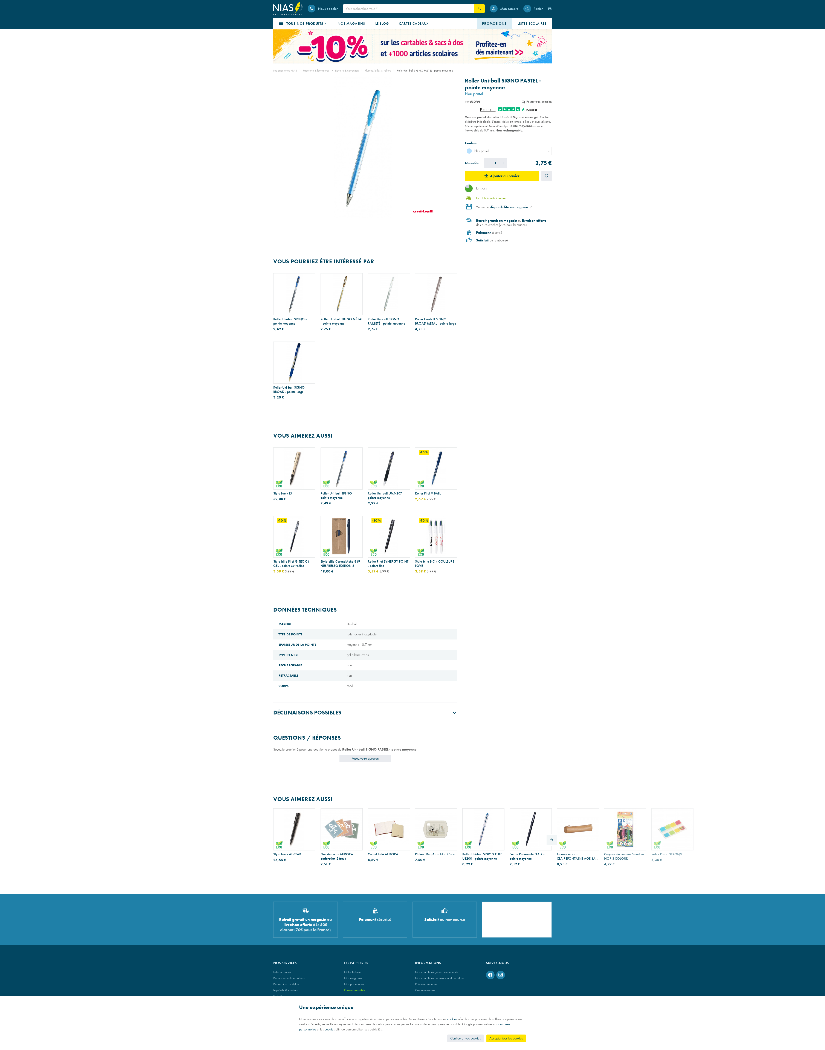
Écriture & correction (347, 70)
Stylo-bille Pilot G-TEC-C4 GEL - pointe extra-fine (291, 563)
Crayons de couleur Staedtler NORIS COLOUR (624, 856)
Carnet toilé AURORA (383, 854)
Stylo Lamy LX (282, 493)
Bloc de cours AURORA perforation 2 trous (337, 856)
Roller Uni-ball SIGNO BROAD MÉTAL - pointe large (435, 321)
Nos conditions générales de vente (436, 972)
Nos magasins (353, 978)
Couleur (471, 143)
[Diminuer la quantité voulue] (487, 163)
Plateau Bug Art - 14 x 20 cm (435, 854)
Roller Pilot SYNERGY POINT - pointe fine (388, 563)
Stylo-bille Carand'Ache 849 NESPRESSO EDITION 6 (340, 563)
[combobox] (508, 151)
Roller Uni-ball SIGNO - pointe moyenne (290, 321)
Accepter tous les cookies (506, 1038)
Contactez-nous (425, 990)
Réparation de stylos (286, 984)
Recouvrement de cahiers (288, 978)
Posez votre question (539, 101)
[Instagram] (500, 975)
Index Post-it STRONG (666, 854)
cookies (452, 1019)
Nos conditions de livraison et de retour (439, 978)
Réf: (467, 102)
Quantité (472, 163)
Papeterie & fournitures (316, 70)
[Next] (552, 840)
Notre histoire (352, 972)
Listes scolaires (282, 972)
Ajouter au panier (504, 176)
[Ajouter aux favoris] (546, 176)
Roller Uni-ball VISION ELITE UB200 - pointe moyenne (482, 856)
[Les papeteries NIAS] (288, 8)
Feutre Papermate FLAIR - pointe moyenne (527, 856)
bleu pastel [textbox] (481, 151)
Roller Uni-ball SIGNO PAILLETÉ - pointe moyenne (386, 321)
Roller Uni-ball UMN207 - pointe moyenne (386, 495)
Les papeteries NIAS (285, 70)
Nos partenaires (354, 984)
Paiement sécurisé (426, 984)
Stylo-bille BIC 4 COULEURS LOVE (434, 563)
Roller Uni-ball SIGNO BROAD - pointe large (289, 389)
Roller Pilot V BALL (428, 493)
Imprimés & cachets (285, 990)
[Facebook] (490, 975)
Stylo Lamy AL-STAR (287, 854)
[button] (303, 23)
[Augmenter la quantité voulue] (504, 163)
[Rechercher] (479, 8)
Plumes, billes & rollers (378, 70)
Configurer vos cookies (465, 1038)
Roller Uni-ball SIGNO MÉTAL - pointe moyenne (342, 321)
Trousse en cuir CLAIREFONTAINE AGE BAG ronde (577, 856)
